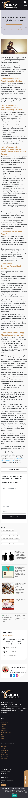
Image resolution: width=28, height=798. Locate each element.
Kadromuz (3, 728)
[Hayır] (26, 792)
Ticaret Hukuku (4, 760)
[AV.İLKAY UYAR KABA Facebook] (11, 675)
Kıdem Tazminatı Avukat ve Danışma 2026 (17, 28)
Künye (3, 785)
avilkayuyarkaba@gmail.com (17, 671)
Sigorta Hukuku (4, 756)
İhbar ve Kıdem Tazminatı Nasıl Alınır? (10, 538)
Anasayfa (3, 28)
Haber (2, 736)
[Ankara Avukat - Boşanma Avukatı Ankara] (10, 5)
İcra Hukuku (4, 752)
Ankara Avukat (20, 458)
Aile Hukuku (4, 746)
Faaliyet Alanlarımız (6, 732)
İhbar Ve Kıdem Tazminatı (7, 530)
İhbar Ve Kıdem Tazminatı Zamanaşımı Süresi (12, 543)
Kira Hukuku (4, 758)
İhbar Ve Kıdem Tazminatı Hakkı (9, 533)
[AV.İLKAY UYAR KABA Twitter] (14, 675)
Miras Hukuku (4, 750)
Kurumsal (3, 724)
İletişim (2, 738)
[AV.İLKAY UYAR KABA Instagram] (17, 675)
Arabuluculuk (4, 730)
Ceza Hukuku (4, 764)
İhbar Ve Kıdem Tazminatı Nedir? (9, 541)
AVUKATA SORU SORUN (25, 783)
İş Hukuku (3, 748)
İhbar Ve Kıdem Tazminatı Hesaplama (10, 535)
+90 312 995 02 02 (11, 648)
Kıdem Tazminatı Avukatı (7, 460)
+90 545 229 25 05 (11, 651)
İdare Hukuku (4, 762)
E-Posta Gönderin (11, 655)
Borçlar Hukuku (4, 754)
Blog (2, 734)
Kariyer (2, 726)
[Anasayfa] (25, 2)
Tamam (14, 795)
